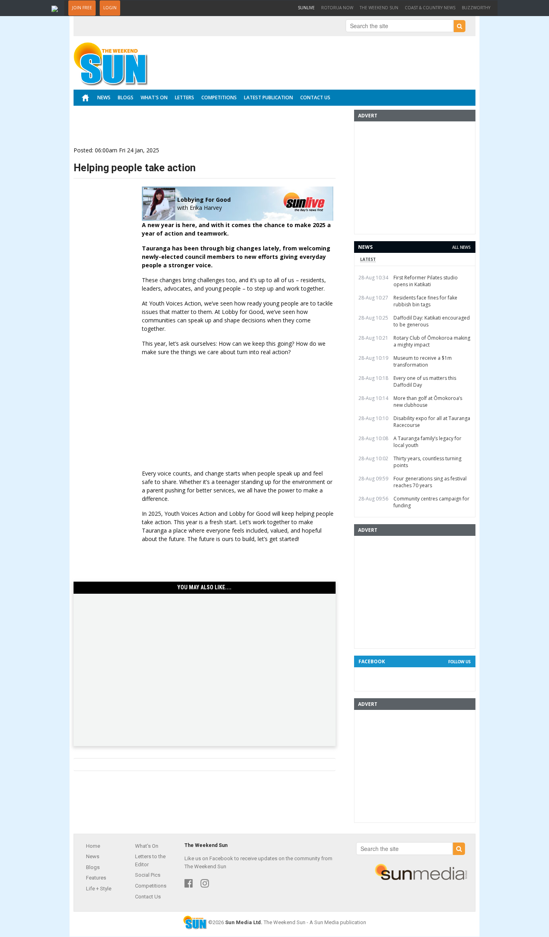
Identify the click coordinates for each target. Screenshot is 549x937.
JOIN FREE (82, 7)
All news (461, 247)
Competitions (219, 97)
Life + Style (98, 889)
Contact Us (315, 97)
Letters (184, 97)
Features (96, 878)
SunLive (308, 7)
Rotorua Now (337, 7)
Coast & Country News (430, 7)
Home (93, 846)
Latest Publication (268, 97)
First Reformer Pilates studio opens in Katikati (425, 281)
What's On (154, 97)
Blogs (125, 97)
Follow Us (459, 661)
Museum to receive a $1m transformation (422, 361)
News (104, 97)
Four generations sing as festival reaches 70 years (430, 482)
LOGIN (110, 7)
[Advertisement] (205, 664)
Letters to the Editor (150, 860)
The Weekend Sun (379, 7)
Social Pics (147, 875)
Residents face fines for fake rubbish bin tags (425, 301)
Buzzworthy (476, 7)
